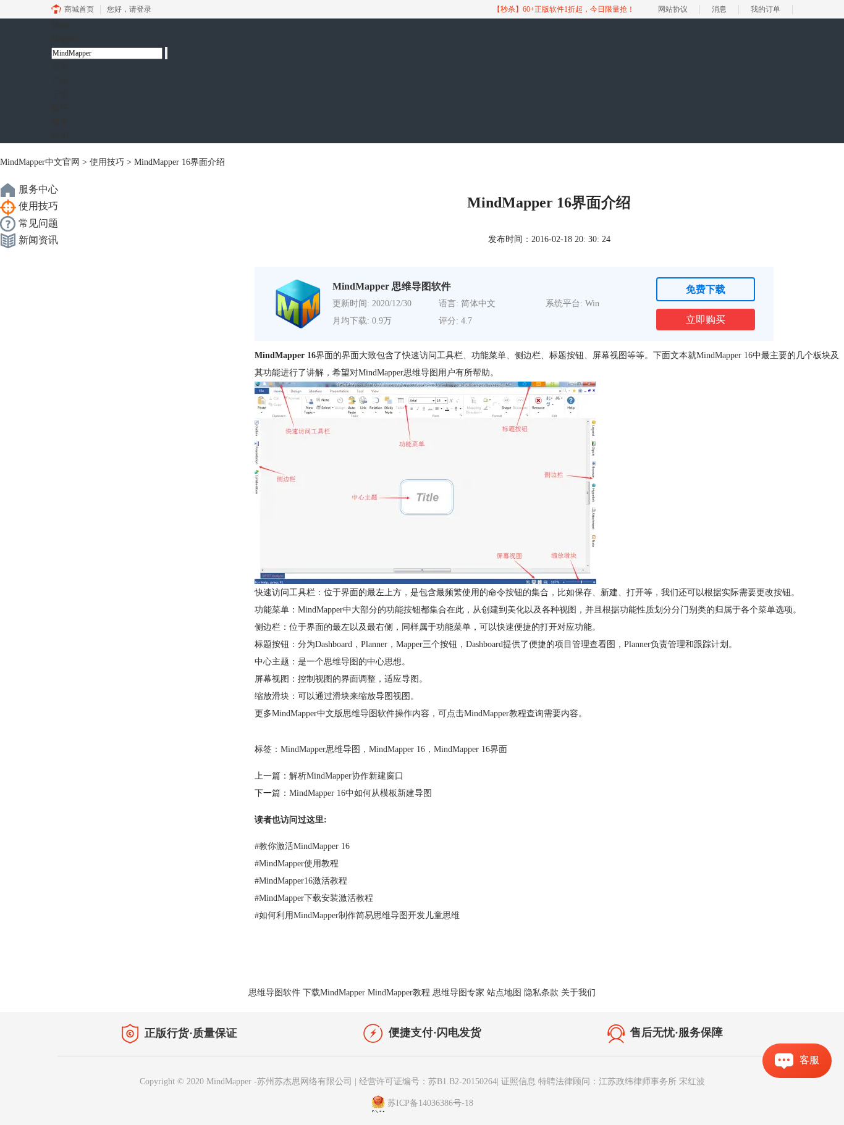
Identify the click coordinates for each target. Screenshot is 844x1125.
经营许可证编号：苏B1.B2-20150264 (428, 1081)
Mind (64, 31)
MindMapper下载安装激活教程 (314, 898)
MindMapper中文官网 (40, 162)
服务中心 (37, 189)
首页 (60, 66)
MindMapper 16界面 (470, 749)
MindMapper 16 (724, 355)
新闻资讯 (37, 240)
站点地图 (504, 992)
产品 (60, 80)
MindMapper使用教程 (297, 863)
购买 (60, 107)
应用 (60, 135)
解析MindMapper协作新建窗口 (346, 775)
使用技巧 (107, 162)
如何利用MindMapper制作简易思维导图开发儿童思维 (357, 915)
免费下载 (705, 289)
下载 (60, 94)
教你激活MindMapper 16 (302, 846)
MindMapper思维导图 (320, 749)
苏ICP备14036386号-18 (430, 1103)
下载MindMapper (334, 992)
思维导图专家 (458, 992)
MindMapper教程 (495, 713)
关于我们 (578, 992)
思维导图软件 (274, 992)
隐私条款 (541, 992)
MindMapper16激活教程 (301, 880)
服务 (60, 122)
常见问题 (37, 223)
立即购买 (705, 319)
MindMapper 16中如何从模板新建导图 (360, 793)
